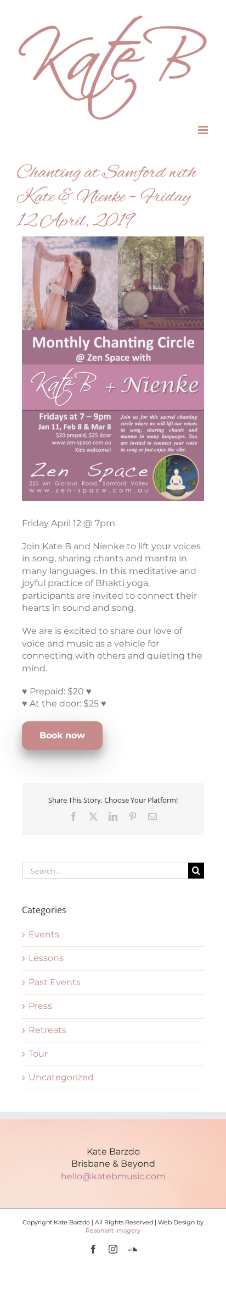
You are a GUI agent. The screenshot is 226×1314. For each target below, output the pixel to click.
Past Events (55, 982)
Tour (38, 1053)
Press (40, 1006)
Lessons (46, 958)
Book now (62, 735)
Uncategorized (61, 1077)
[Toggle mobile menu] (204, 130)
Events (44, 934)
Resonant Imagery (113, 1230)
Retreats (47, 1030)
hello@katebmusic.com (113, 1176)
